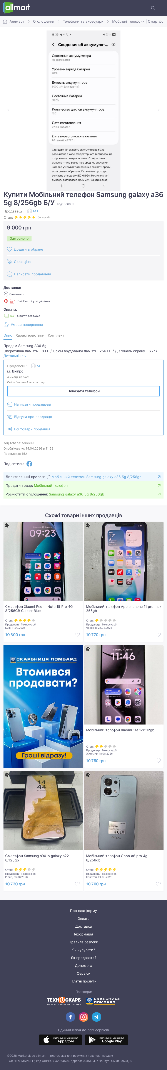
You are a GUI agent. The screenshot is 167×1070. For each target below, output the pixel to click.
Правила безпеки (83, 942)
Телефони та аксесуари (83, 21)
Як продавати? (83, 957)
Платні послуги (84, 981)
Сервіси (83, 973)
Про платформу (83, 910)
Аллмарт (17, 21)
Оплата (83, 918)
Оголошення (43, 21)
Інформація (83, 934)
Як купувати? (83, 950)
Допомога (83, 965)
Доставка (83, 926)
